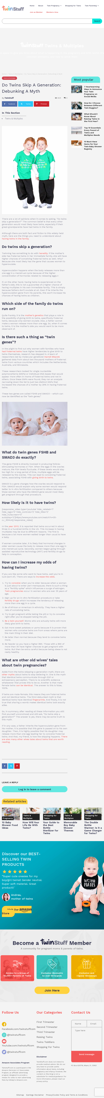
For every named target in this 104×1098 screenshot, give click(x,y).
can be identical (24, 685)
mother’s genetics (34, 315)
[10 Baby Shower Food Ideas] (11, 814)
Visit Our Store (11, 911)
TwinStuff (9, 98)
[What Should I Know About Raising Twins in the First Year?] (76, 116)
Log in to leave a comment (34, 789)
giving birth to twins (42, 477)
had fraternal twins (12, 351)
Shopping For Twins (48, 1047)
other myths (8, 674)
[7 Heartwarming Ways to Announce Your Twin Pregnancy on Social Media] (76, 89)
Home (4, 74)
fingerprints (39, 699)
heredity (43, 253)
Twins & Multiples (15, 74)
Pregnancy (8, 818)
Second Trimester (47, 1027)
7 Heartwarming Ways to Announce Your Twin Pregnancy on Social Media (93, 92)
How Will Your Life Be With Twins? (30, 825)
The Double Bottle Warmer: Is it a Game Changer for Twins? (93, 828)
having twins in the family (15, 238)
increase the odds (45, 576)
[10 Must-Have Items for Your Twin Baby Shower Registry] (76, 144)
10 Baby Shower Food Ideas (10, 825)
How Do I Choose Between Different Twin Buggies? (93, 105)
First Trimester (45, 1022)
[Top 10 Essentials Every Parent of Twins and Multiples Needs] (76, 130)
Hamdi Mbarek (52, 357)
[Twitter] (11, 766)
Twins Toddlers (45, 1042)
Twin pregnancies (14, 591)
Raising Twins (45, 1037)
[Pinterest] (17, 766)
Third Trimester (46, 1032)
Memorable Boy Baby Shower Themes (70, 826)
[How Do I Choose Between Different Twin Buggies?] (76, 105)
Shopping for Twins (50, 816)
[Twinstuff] (13, 8)
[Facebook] (4, 766)
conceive (16, 583)
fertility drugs (12, 600)
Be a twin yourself (14, 621)
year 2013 (14, 526)
